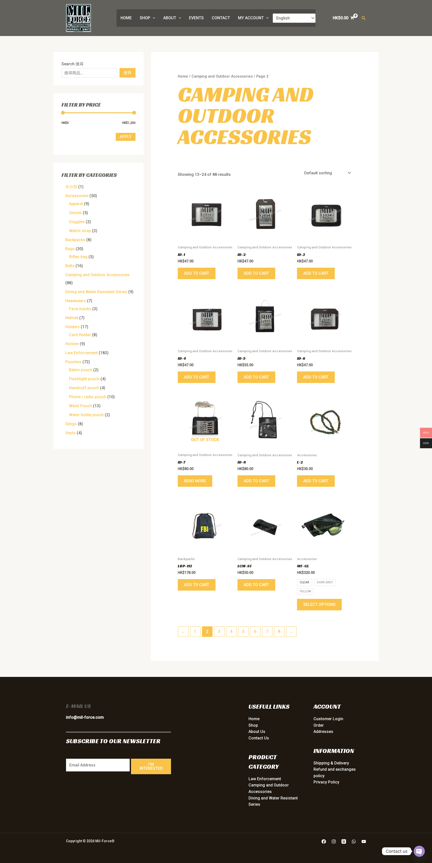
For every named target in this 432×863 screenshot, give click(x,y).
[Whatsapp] (354, 841)
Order (319, 725)
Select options (319, 604)
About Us (256, 731)
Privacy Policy (326, 782)
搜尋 (128, 72)
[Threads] (344, 841)
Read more (195, 481)
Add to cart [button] (196, 273)
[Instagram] (334, 841)
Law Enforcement (264, 778)
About (169, 18)
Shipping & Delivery (331, 763)
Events (196, 18)
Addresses (323, 731)
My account (251, 18)
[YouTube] (364, 841)
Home (126, 18)
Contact (221, 18)
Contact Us (258, 738)
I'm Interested (151, 766)
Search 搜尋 (73, 64)
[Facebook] (324, 841)
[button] (152, 18)
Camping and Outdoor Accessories (222, 76)
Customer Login (328, 718)
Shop (145, 18)
